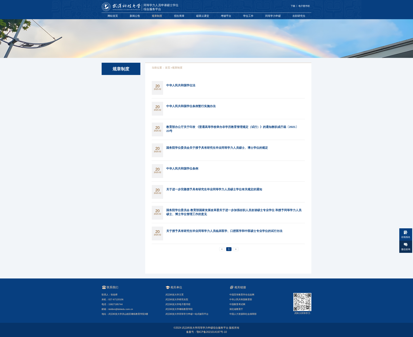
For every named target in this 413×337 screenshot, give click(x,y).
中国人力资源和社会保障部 (243, 314)
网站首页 (113, 16)
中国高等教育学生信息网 (241, 294)
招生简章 (179, 16)
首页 (167, 67)
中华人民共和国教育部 (240, 299)
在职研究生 (298, 16)
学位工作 (248, 16)
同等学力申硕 (273, 16)
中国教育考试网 (237, 304)
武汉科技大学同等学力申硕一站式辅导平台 (187, 314)
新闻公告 (135, 16)
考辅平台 (226, 16)
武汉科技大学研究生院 (177, 299)
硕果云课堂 (202, 16)
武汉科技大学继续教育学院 (179, 309)
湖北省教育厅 (236, 309)
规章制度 (157, 16)
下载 (293, 6)
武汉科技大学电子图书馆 (178, 304)
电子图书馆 (304, 6)
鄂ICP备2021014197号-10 (211, 332)
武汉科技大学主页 (175, 294)
